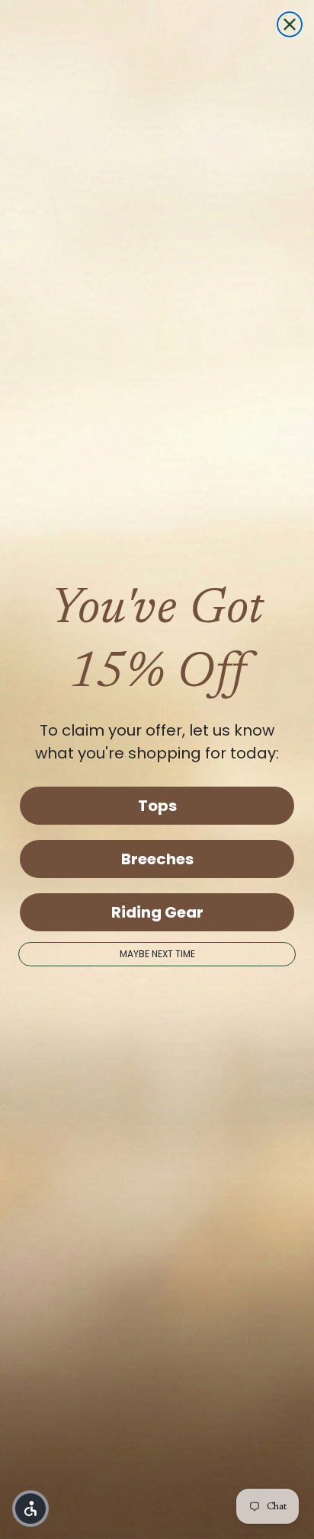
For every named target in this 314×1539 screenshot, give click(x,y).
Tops (157, 805)
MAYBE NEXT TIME (157, 953)
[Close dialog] (289, 24)
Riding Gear (157, 912)
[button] (30, 1508)
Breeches (157, 859)
